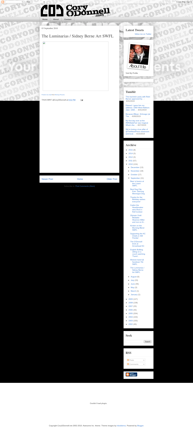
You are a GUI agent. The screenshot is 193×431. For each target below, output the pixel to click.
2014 (131, 153)
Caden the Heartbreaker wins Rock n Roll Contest (136, 208)
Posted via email (47, 94)
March (134, 291)
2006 (131, 310)
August (134, 277)
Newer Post (47, 179)
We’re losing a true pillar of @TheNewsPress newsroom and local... (137, 131)
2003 (131, 321)
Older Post (112, 179)
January (134, 294)
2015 (131, 150)
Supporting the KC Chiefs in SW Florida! (137, 236)
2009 (131, 299)
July (133, 280)
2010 (131, 164)
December (135, 167)
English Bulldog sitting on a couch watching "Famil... (137, 253)
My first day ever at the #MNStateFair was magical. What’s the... (137, 123)
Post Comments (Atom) (85, 186)
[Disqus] (79, 138)
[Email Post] (81, 100)
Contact (67, 19)
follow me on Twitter (143, 34)
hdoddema (121, 426)
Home (45, 19)
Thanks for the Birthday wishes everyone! (137, 199)
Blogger (140, 426)
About (56, 19)
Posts (131, 360)
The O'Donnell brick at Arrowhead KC (137, 244)
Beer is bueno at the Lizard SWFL (137, 183)
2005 (131, 313)
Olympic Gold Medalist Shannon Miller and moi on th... (137, 218)
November (135, 171)
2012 (131, 157)
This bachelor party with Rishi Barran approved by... (138, 98)
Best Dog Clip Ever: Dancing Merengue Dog (137, 191)
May (133, 287)
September (135, 178)
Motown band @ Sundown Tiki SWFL (137, 262)
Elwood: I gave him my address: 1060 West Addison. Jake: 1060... (138, 107)
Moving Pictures (60, 94)
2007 (131, 306)
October (134, 175)
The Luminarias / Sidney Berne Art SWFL (78, 36)
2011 (131, 161)
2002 (131, 324)
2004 (131, 317)
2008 (131, 303)
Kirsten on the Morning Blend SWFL (137, 228)
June (133, 284)
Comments (133, 364)
